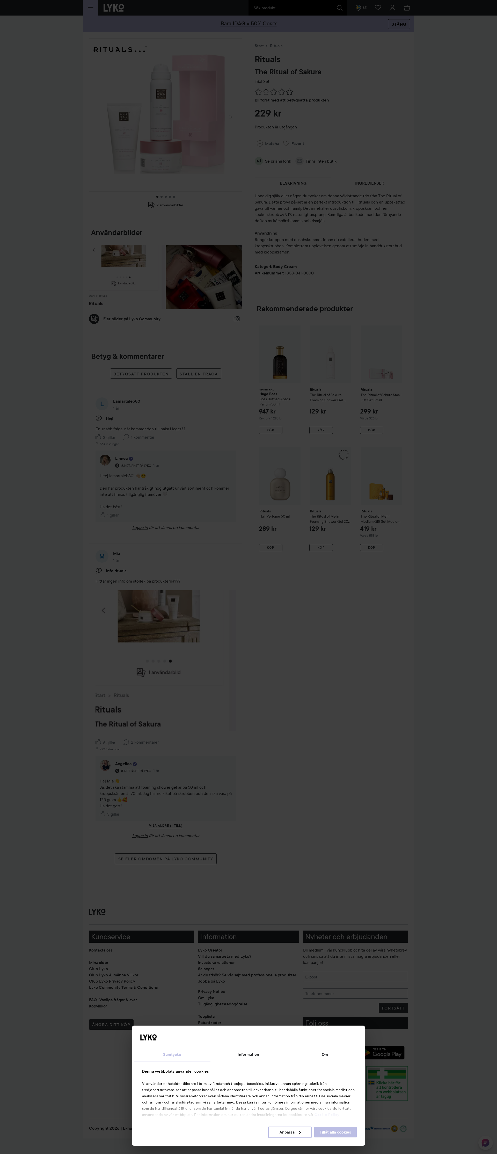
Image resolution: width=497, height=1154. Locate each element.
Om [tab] (325, 1054)
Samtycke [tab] (172, 1054)
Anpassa (287, 1132)
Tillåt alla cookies (335, 1132)
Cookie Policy (327, 1115)
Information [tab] (248, 1054)
